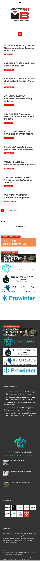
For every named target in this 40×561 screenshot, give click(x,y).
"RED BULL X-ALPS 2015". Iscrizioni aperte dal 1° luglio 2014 (20, 163)
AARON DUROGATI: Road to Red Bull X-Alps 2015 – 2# (19, 64)
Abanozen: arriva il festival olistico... (21, 471)
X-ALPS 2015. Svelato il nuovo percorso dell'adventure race (18, 148)
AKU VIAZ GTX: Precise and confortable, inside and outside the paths (19, 116)
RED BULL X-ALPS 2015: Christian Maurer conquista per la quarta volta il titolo (19, 48)
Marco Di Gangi (10, 413)
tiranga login (9, 402)
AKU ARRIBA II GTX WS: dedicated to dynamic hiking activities (18, 98)
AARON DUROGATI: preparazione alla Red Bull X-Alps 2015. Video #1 (19, 81)
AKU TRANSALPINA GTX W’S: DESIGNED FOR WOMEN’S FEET (18, 132)
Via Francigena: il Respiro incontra (21, 482)
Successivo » (13, 210)
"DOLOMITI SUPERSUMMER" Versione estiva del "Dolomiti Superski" (18, 180)
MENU (20, 3)
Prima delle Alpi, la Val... (18, 460)
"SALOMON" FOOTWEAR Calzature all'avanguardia (16, 196)
